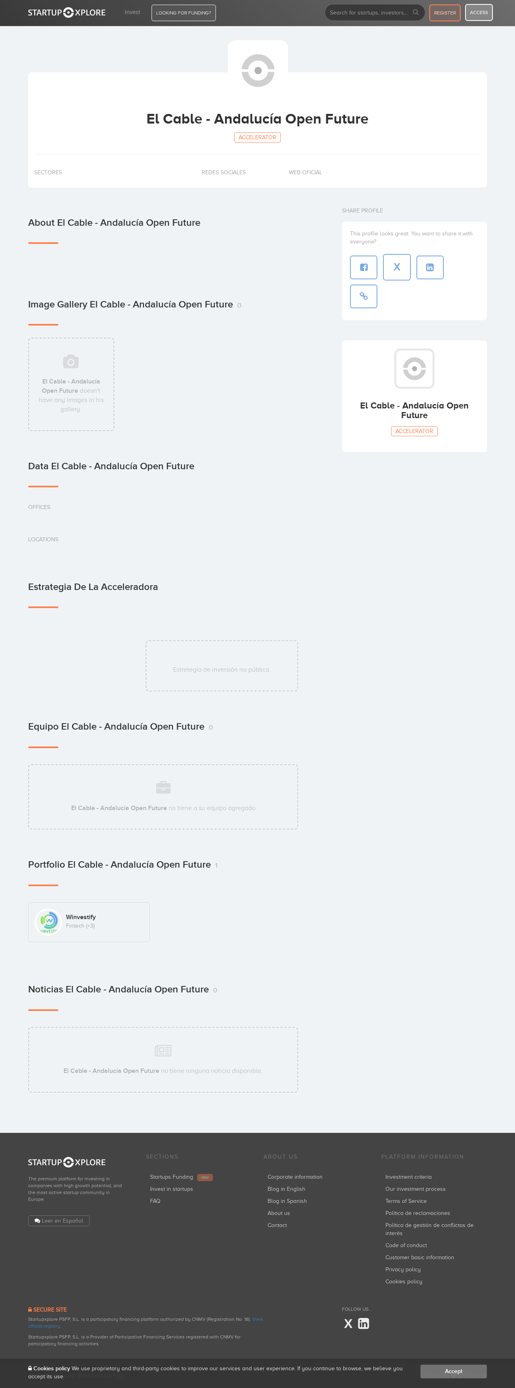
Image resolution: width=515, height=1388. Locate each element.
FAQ (155, 1201)
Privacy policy (403, 1269)
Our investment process (415, 1189)
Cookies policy (403, 1282)
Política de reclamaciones (417, 1213)
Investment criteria (408, 1177)
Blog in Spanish (287, 1201)
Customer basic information (419, 1257)
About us (279, 1213)
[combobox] (375, 12)
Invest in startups (171, 1189)
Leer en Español (62, 1221)
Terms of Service (406, 1201)
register (445, 13)
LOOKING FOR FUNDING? (183, 13)
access (479, 12)
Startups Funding (179, 1177)
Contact (277, 1225)
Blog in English (286, 1189)
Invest (132, 12)
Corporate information (295, 1177)
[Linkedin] (363, 1324)
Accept (453, 1371)
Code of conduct (406, 1245)
